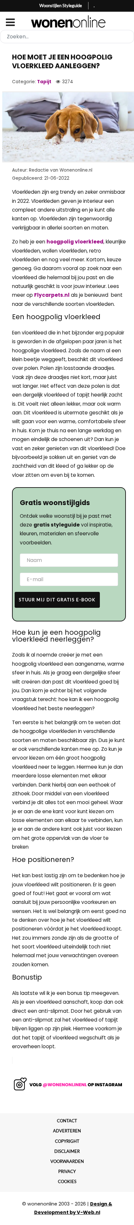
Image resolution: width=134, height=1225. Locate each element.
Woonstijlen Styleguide (60, 5)
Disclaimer (67, 1151)
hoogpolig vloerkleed (75, 241)
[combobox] (67, 36)
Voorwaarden (67, 1161)
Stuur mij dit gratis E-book (57, 599)
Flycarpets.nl (52, 295)
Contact (67, 1120)
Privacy (67, 1171)
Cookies (67, 1181)
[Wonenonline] (67, 21)
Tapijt (44, 82)
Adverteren (67, 1130)
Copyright (67, 1141)
